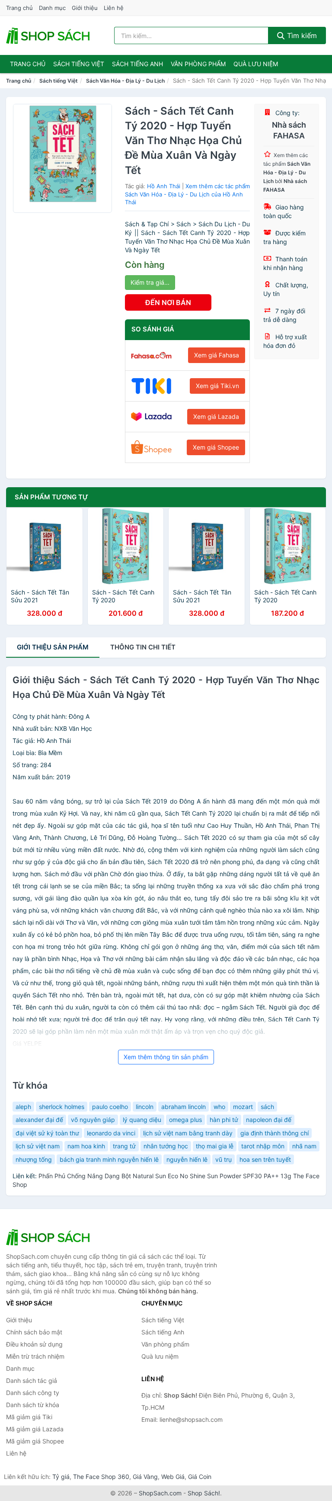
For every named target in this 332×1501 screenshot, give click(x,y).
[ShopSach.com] (49, 35)
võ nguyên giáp (93, 1119)
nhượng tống (34, 1159)
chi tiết (143, 647)
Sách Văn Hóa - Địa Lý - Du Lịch (125, 80)
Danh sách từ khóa (32, 1404)
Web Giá (173, 1476)
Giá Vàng (145, 1476)
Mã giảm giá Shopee (35, 1441)
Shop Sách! (204, 1493)
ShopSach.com (160, 1493)
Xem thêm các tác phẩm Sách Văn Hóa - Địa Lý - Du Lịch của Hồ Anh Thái (187, 194)
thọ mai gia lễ (214, 1146)
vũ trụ (223, 1159)
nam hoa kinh (86, 1146)
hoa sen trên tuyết (265, 1159)
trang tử (124, 1146)
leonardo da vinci (111, 1133)
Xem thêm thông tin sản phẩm (166, 1057)
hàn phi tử (224, 1119)
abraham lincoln (183, 1106)
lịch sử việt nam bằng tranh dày (188, 1133)
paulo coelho (110, 1106)
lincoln (144, 1106)
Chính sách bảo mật (34, 1332)
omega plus (185, 1119)
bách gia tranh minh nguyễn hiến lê (109, 1159)
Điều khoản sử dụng (34, 1344)
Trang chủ (19, 7)
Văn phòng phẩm (198, 63)
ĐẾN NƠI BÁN (168, 302)
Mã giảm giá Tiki (29, 1417)
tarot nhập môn (262, 1146)
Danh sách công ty (32, 1392)
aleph (23, 1106)
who (219, 1106)
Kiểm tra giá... (150, 282)
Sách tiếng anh (137, 63)
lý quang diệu (142, 1119)
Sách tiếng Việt (58, 80)
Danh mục (52, 7)
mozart (243, 1106)
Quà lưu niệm (255, 63)
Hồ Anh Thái (163, 186)
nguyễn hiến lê (187, 1159)
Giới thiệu (85, 7)
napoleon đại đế (268, 1119)
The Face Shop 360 (101, 1476)
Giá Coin (199, 1476)
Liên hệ (114, 7)
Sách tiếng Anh (162, 1332)
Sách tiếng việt (78, 63)
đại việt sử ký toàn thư (47, 1133)
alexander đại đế (39, 1119)
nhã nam (304, 1146)
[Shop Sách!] (49, 1237)
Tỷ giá (61, 1476)
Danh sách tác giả (31, 1380)
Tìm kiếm (301, 35)
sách (267, 1106)
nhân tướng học (166, 1146)
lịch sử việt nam (38, 1146)
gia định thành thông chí (274, 1133)
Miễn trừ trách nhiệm (35, 1356)
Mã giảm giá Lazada (35, 1429)
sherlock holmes (61, 1106)
